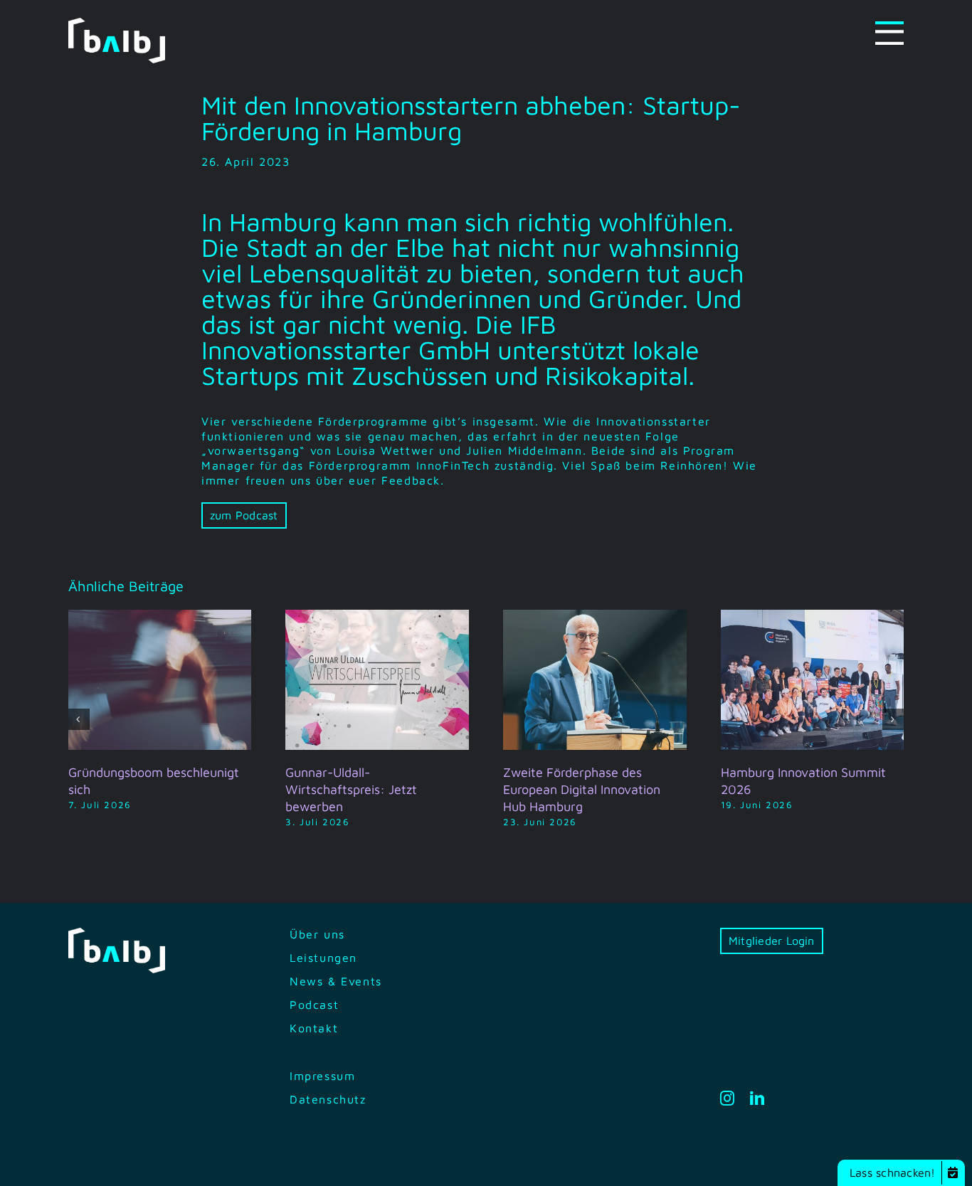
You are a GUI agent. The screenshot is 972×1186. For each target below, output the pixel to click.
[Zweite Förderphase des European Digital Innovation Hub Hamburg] (595, 616)
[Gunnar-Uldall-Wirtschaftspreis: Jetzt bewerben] (377, 616)
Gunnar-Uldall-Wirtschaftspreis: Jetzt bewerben (351, 789)
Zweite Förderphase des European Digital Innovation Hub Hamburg (581, 789)
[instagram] (728, 1098)
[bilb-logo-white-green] (116, 23)
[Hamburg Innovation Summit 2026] (812, 616)
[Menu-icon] (889, 27)
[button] (79, 719)
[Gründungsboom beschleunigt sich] (160, 616)
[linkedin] (758, 1098)
